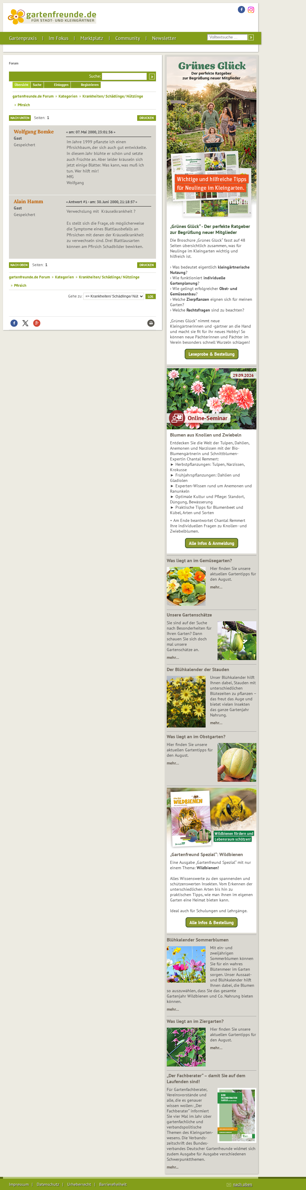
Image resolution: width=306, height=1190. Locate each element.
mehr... (172, 1167)
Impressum (19, 1184)
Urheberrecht (79, 1184)
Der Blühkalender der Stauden (198, 669)
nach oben (242, 1184)
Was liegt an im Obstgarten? (196, 736)
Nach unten (19, 118)
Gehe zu (75, 296)
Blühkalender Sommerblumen (198, 940)
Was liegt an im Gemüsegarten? (199, 560)
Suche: (95, 76)
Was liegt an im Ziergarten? (195, 1021)
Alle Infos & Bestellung (211, 922)
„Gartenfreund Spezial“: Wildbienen (206, 854)
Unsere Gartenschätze (189, 615)
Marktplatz (91, 38)
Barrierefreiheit (113, 1184)
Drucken (147, 118)
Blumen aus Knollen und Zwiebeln (205, 435)
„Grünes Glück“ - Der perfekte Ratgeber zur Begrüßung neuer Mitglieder (210, 229)
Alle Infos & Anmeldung (211, 543)
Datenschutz (48, 1184)
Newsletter (164, 38)
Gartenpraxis (23, 38)
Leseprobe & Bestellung (212, 354)
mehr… (216, 587)
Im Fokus (58, 38)
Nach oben (18, 265)
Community (127, 38)
